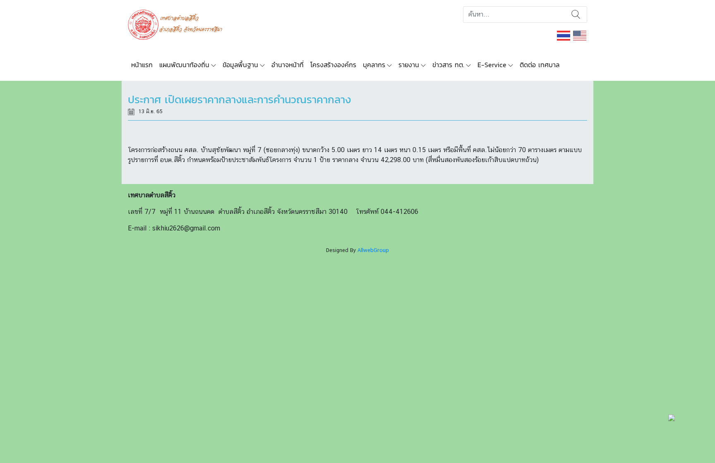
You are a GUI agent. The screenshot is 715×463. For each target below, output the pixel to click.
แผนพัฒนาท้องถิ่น (184, 65)
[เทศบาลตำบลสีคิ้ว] (178, 24)
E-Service (491, 65)
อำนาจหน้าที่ (287, 65)
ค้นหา (576, 14)
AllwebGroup (373, 250)
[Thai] (564, 35)
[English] (580, 35)
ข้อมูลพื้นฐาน (240, 65)
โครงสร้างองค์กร (333, 65)
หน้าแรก (142, 65)
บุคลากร (374, 65)
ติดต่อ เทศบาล (539, 65)
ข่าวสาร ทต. (448, 65)
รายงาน (408, 65)
